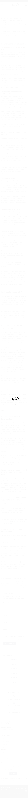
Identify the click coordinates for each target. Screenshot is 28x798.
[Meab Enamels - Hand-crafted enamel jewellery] (14, 400)
